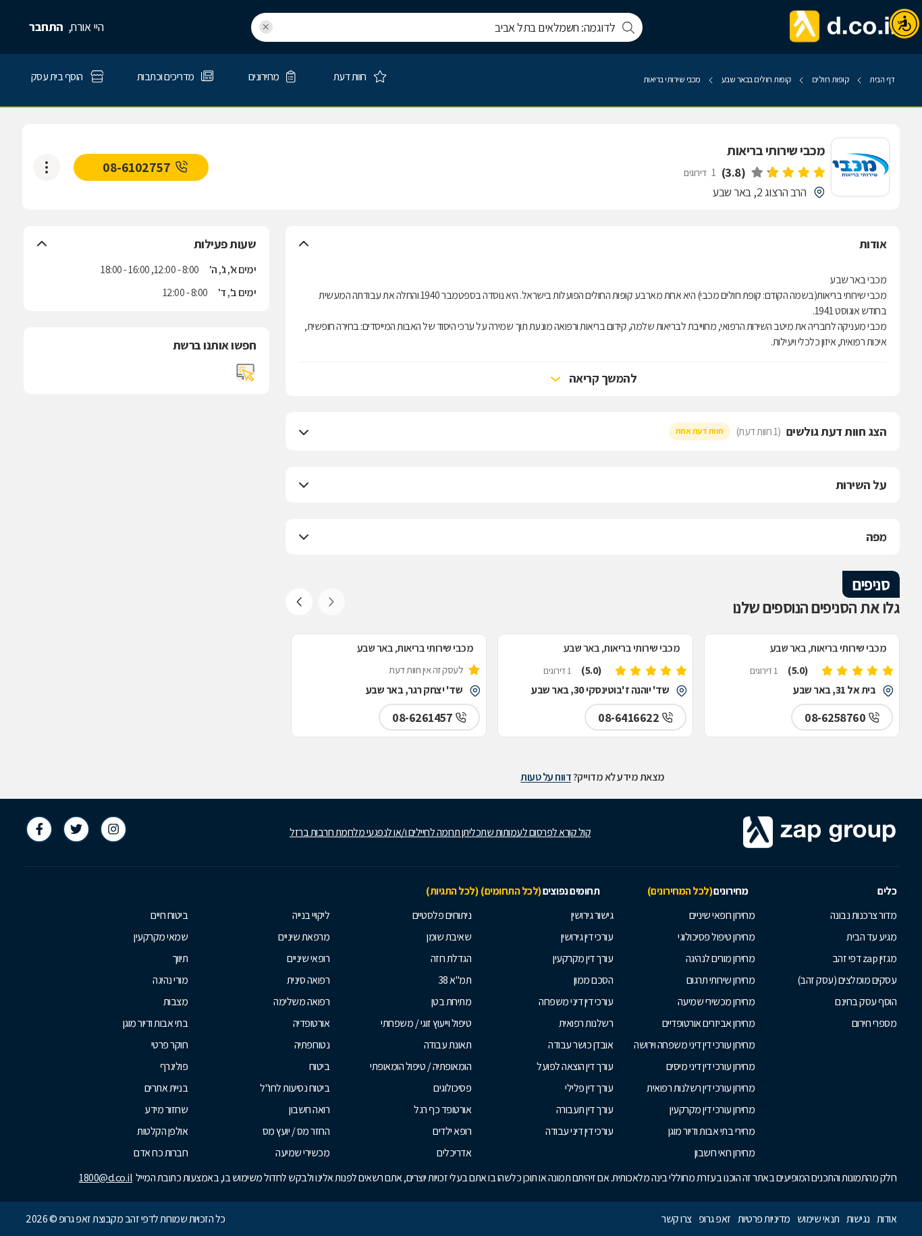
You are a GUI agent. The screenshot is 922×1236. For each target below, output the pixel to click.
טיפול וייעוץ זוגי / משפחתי (426, 1023)
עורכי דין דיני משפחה (576, 1001)
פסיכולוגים (452, 1088)
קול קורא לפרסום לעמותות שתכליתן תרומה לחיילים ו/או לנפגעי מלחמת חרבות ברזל (440, 832)
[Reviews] (788, 172)
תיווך (180, 958)
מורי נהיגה (170, 980)
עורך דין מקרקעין (583, 958)
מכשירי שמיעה (302, 1153)
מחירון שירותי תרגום (720, 980)
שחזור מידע (166, 1109)
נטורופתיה (312, 1045)
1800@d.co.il (105, 1178)
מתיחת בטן (451, 1001)
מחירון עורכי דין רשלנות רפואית (701, 1088)
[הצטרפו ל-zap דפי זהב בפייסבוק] (39, 829)
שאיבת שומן (449, 937)
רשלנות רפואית (586, 1023)
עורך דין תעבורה (585, 1109)
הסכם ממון (594, 980)
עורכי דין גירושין (587, 937)
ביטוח (319, 1066)
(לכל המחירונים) (680, 891)
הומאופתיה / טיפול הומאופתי (420, 1066)
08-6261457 (422, 717)
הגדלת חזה (451, 958)
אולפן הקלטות (162, 1131)
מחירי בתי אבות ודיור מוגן (711, 1131)
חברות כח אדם (161, 1153)
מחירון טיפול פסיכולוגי (716, 937)
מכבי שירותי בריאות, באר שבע (828, 648)
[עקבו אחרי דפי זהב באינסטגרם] (113, 829)
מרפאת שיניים (303, 937)
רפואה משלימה (301, 1001)
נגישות (858, 1219)
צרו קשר (676, 1219)
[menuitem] (828, 915)
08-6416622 (628, 717)
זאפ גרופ (715, 1219)
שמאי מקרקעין (161, 937)
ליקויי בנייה (310, 915)
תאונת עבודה (448, 1045)
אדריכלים (454, 1153)
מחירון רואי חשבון (725, 1153)
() (734, 172)
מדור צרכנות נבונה (863, 915)
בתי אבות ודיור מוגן (155, 1023)
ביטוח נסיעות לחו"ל (294, 1088)
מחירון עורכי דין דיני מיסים (710, 1066)
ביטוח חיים (169, 915)
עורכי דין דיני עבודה (579, 1131)
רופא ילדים (452, 1131)
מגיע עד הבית (871, 937)
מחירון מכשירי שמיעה (716, 1001)
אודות (887, 1219)
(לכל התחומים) (511, 891)
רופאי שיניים (308, 958)
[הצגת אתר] (246, 372)
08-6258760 (835, 717)
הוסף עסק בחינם (865, 1001)
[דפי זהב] (843, 27)
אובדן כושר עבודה (580, 1045)
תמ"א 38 (455, 980)
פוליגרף (174, 1066)
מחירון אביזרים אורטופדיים (708, 1023)
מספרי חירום (874, 1023)
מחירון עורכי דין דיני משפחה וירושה (694, 1045)
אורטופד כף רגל (442, 1109)
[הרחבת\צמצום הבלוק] (303, 244)
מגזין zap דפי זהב (864, 958)
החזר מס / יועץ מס (296, 1131)
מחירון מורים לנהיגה (720, 958)
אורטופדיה (311, 1023)
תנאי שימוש (818, 1219)
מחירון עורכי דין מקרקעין (712, 1109)
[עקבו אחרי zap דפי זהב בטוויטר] (76, 829)
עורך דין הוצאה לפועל (575, 1066)
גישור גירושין (592, 915)
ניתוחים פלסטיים (442, 915)
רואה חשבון (309, 1109)
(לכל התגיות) (452, 891)
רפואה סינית (308, 980)
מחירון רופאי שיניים (722, 915)
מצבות (175, 1001)
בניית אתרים (166, 1088)
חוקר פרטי (169, 1045)
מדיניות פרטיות (764, 1219)
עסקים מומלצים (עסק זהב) (847, 980)
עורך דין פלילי (589, 1088)
